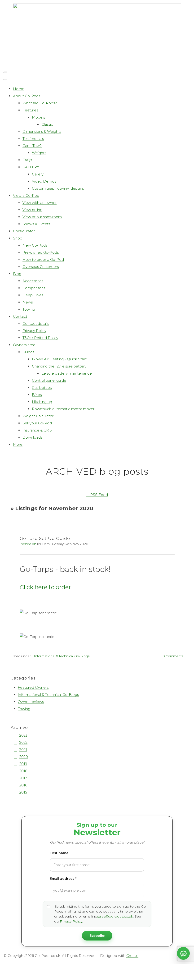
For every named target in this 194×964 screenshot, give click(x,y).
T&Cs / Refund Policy (40, 337)
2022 (23, 742)
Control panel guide (49, 380)
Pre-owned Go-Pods (40, 252)
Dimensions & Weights (41, 131)
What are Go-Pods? (39, 103)
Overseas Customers (40, 266)
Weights (39, 153)
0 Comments (173, 656)
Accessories (32, 281)
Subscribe (97, 935)
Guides (28, 352)
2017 (23, 778)
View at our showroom (42, 217)
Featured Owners (33, 687)
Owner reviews (31, 701)
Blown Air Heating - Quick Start (59, 359)
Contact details (35, 323)
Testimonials (33, 138)
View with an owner (39, 202)
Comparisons (33, 288)
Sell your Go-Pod (37, 423)
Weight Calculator (37, 416)
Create (132, 955)
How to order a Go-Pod (43, 259)
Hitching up (42, 401)
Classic (47, 124)
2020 (23, 756)
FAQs (27, 160)
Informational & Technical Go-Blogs (61, 656)
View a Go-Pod (26, 195)
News (27, 302)
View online (32, 209)
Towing (28, 309)
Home (18, 89)
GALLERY (30, 167)
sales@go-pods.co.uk (115, 916)
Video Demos (44, 181)
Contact (20, 316)
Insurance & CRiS (37, 430)
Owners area (24, 345)
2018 (23, 771)
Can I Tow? (32, 145)
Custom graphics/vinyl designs (58, 188)
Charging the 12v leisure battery (59, 366)
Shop (17, 238)
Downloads (32, 437)
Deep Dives (32, 295)
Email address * (63, 879)
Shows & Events (36, 224)
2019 (23, 764)
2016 (23, 785)
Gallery (38, 174)
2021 (23, 749)
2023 (23, 735)
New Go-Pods (34, 245)
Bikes (37, 394)
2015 (23, 792)
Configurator (24, 231)
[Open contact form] (183, 953)
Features (30, 110)
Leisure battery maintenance (66, 373)
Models (38, 117)
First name (59, 853)
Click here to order (45, 587)
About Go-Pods (26, 96)
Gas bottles (42, 387)
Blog (17, 273)
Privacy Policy (34, 330)
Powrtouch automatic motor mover (63, 409)
